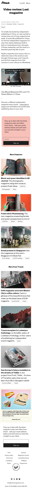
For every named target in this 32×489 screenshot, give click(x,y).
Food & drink (15, 301)
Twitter (14, 24)
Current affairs (6, 383)
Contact (23, 452)
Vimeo (17, 94)
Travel (3, 27)
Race (14, 189)
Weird (13, 221)
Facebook (9, 24)
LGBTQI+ (23, 186)
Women (20, 221)
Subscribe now (16, 419)
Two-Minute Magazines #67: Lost (13, 92)
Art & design (6, 258)
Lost (17, 36)
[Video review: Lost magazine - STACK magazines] (5, 2)
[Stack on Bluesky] (19, 479)
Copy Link (21, 24)
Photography (6, 189)
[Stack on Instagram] (11, 479)
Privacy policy (9, 455)
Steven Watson (7, 94)
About (9, 463)
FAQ (9, 452)
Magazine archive (23, 455)
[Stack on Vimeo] (14, 479)
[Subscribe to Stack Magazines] (16, 390)
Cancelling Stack (23, 458)
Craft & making (17, 258)
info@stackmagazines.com (15, 483)
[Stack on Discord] (17, 479)
